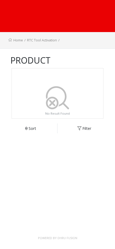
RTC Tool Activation (42, 40)
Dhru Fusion (67, 238)
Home (18, 40)
